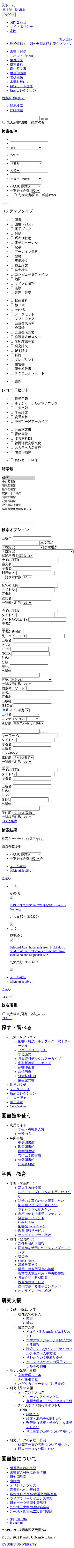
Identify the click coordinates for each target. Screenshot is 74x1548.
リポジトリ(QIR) (22, 56)
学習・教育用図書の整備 (36, 1269)
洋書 (21, 710)
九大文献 (21, 408)
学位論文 (16, 60)
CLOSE (7, 997)
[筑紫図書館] (18, 497)
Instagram (16, 1522)
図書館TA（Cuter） (32, 1226)
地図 (17, 279)
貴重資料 (16, 64)
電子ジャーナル (26, 242)
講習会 (23, 1256)
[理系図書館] (18, 486)
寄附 (13, 31)
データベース (20, 1089)
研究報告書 (22, 369)
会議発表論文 (24, 332)
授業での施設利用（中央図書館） (42, 1273)
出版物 (15, 1481)
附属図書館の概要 (23, 1468)
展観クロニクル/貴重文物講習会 (33, 1494)
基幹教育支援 (28, 1264)
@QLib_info (18, 1519)
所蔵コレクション (23, 90)
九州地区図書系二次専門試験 (31, 1511)
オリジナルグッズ (23, 1485)
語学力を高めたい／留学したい (41, 1201)
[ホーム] (8, 5)
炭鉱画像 (16, 77)
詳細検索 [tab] (16, 110)
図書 (17, 220)
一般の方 (24, 1134)
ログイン (8, 14)
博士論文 (21, 265)
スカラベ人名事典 (27, 447)
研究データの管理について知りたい (44, 1444)
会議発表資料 (24, 323)
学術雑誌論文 (24, 341)
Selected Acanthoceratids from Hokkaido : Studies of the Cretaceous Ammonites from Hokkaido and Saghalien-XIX (37, 951)
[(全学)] (18, 478)
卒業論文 (21, 261)
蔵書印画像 (18, 73)
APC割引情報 (28, 1379)
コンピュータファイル (31, 274)
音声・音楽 (22, 292)
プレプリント (24, 359)
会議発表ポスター (27, 337)
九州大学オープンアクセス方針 (49, 1401)
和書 (9, 710)
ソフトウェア (24, 318)
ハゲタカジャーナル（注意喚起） (42, 1383)
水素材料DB (19, 82)
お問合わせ (18, 22)
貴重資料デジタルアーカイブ (39, 1058)
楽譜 (17, 288)
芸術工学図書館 (29, 1155)
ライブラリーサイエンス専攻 (31, 1498)
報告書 (19, 364)
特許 (17, 355)
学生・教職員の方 (31, 1129)
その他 (19, 309)
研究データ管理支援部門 (28, 1503)
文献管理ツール (29, 1375)
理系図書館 (26, 1147)
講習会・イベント (31, 1218)
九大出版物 (18, 1098)
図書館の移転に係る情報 (28, 1472)
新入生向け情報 (29, 1187)
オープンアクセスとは (42, 1396)
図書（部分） (24, 224)
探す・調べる (29, 43)
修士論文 (21, 270)
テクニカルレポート (29, 373)
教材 (17, 256)
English (20, 9)
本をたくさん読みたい (34, 1209)
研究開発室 (18, 1476)
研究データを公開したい (36, 1449)
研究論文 (21, 346)
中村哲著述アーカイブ (31, 421)
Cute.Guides (18, 1106)
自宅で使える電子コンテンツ (39, 1214)
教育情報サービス (31, 1230)
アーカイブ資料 (26, 251)
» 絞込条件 (9, 821)
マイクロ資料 (24, 283)
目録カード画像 (21, 86)
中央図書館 (26, 1142)
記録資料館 (26, 1164)
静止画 (19, 305)
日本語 (7, 9)
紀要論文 (21, 350)
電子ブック (22, 229)
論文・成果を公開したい (44, 1418)
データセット (24, 314)
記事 (17, 247)
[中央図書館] (18, 482)
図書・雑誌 (18, 51)
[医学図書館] (18, 490)
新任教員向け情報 (31, 1243)
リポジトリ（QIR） (32, 1050)
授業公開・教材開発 (33, 1277)
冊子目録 (21, 398)
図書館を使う (49, 43)
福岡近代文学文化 (27, 443)
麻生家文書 (18, 69)
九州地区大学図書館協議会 (29, 1507)
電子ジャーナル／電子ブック (36, 403)
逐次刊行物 (22, 238)
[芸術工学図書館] (18, 493)
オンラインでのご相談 (34, 1235)
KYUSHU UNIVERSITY (19, 1544)
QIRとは (32, 1414)
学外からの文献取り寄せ (44, 1357)
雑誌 (17, 233)
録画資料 (21, 300)
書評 (17, 381)
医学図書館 (26, 1151)
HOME (15, 43)
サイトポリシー (21, 26)
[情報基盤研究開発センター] (18, 509)
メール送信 (18, 866)
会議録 (19, 328)
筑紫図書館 (26, 1160)
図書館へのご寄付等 (24, 1490)
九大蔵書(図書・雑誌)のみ (25, 122)
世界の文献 (18, 1084)
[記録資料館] (18, 501)
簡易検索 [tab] (16, 106)
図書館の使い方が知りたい (38, 1205)
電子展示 (16, 1102)
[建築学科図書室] (18, 505)
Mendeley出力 (23, 870)
